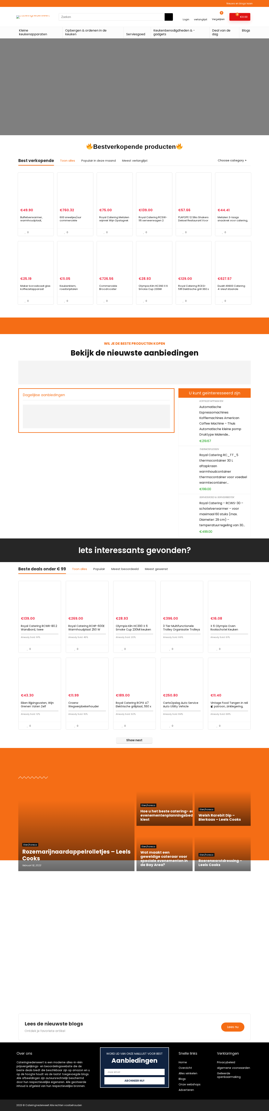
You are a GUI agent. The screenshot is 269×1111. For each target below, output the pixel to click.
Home (183, 1062)
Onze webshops (189, 1084)
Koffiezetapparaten (211, 401)
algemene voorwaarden (233, 1068)
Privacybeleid (226, 1062)
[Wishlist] (200, 15)
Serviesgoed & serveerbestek (216, 497)
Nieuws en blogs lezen (239, 3)
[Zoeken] (169, 17)
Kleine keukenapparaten (33, 32)
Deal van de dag (221, 32)
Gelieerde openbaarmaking (229, 1075)
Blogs (246, 30)
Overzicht (185, 1068)
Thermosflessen (209, 449)
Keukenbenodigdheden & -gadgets (174, 32)
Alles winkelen (188, 1073)
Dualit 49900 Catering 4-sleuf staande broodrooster (231, 289)
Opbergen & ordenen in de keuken (86, 32)
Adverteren (186, 1090)
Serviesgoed (135, 34)
